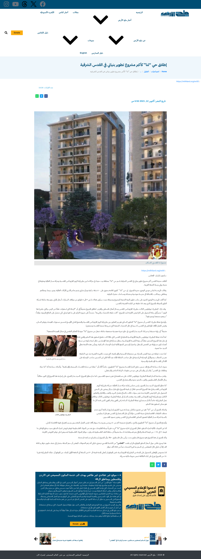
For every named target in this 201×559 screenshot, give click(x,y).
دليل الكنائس (42, 33)
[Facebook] (43, 4)
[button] (79, 477)
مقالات (76, 12)
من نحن (62, 555)
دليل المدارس (97, 53)
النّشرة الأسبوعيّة (47, 12)
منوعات (91, 40)
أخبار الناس (63, 12)
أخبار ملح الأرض (124, 20)
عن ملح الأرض (140, 40)
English (83, 53)
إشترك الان (41, 555)
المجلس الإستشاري (73, 555)
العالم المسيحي (52, 555)
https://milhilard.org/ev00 (187, 81)
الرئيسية (139, 12)
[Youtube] (15, 4)
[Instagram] (6, 4)
